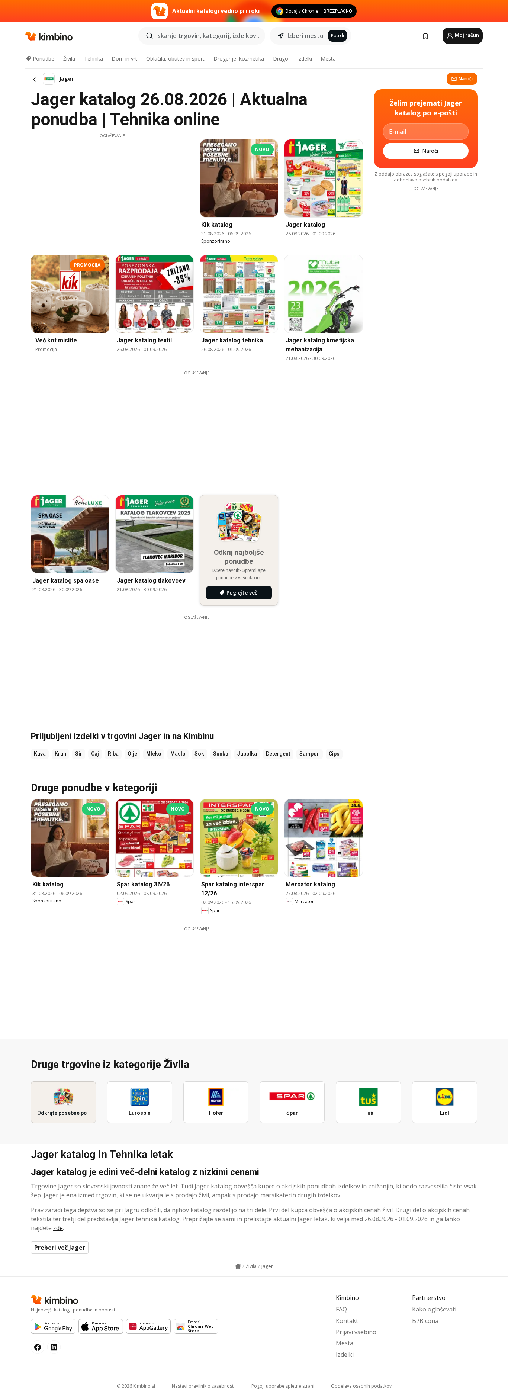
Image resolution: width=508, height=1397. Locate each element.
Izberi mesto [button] (305, 36)
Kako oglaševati (434, 1309)
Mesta (328, 58)
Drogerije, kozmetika (238, 58)
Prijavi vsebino (356, 1332)
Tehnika (93, 58)
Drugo (280, 58)
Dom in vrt (124, 58)
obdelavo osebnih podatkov (427, 180)
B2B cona (425, 1321)
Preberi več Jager (59, 1247)
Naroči (466, 78)
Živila (69, 58)
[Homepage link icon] (238, 1266)
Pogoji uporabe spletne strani (282, 1386)
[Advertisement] (112, 191)
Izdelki (304, 58)
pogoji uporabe (455, 174)
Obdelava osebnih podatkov (361, 1386)
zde (58, 1228)
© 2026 (136, 1386)
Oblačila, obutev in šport (175, 58)
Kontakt (347, 1321)
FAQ (341, 1309)
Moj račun (466, 35)
